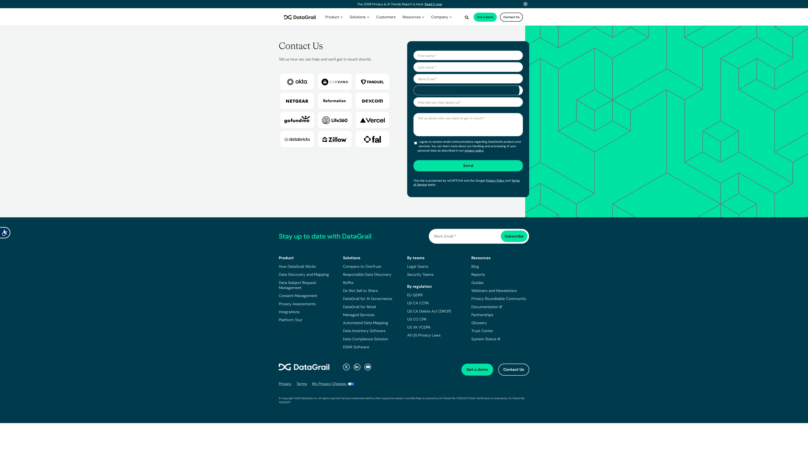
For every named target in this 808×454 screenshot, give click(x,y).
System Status (483, 339)
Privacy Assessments (297, 303)
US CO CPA (417, 319)
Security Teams (420, 274)
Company (439, 17)
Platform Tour (290, 319)
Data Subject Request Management (297, 285)
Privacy (285, 383)
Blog (475, 266)
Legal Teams (417, 266)
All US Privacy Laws (424, 335)
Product (332, 17)
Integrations (289, 311)
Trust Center (482, 330)
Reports (478, 274)
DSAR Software (356, 347)
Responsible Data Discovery (367, 274)
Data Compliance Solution (365, 339)
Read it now (433, 4)
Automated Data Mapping (365, 322)
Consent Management (298, 295)
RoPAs (348, 282)
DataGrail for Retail (359, 306)
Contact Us (511, 17)
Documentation (484, 306)
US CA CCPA (418, 303)
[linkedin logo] (357, 367)
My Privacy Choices (329, 383)
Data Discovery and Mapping (304, 274)
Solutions (358, 17)
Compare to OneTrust (362, 266)
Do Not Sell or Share (360, 290)
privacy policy (474, 150)
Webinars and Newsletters (494, 290)
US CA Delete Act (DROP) (429, 311)
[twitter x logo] (346, 367)
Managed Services (359, 314)
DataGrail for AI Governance (367, 298)
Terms (301, 383)
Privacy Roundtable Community (498, 298)
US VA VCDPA (419, 327)
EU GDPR (415, 295)
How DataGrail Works (297, 266)
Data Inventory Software (364, 330)
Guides (477, 282)
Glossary (479, 322)
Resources (412, 17)
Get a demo (485, 17)
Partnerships (482, 314)
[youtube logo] (367, 367)
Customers (386, 17)
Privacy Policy (495, 180)
